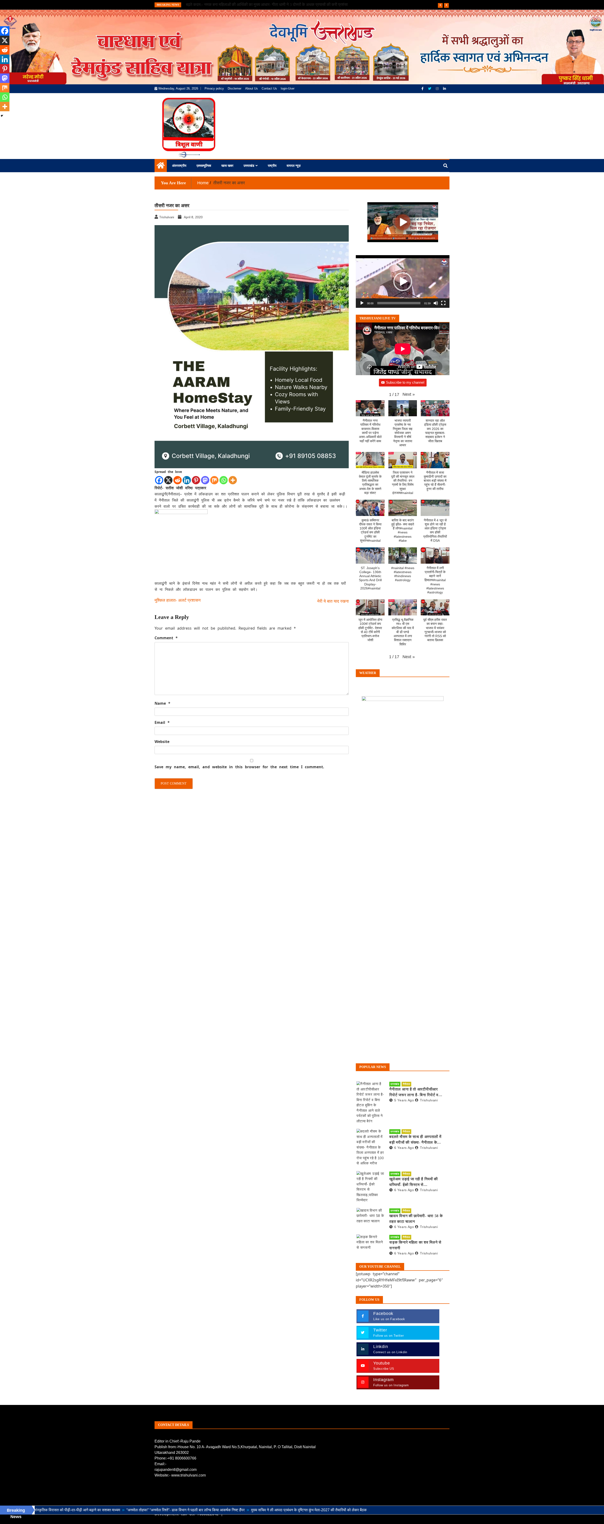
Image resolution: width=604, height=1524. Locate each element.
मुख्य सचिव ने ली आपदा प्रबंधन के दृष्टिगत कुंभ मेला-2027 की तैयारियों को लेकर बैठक (235, 1510)
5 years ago (404, 1100)
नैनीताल (406, 1084)
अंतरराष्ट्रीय (179, 165)
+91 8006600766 (182, 1458)
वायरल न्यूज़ (294, 165)
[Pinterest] (196, 480)
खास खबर (227, 165)
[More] (233, 480)
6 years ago (404, 1148)
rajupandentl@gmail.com (176, 1470)
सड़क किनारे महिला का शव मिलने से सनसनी (415, 1245)
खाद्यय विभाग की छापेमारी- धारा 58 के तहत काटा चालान (416, 1218)
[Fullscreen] (443, 303)
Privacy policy (214, 88)
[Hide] (2, 116)
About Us (251, 88)
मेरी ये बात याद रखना (333, 601)
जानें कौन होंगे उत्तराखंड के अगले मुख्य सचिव (217, 4)
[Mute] (435, 303)
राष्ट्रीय (272, 165)
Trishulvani (429, 1100)
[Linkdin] (444, 88)
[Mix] (214, 480)
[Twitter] (430, 88)
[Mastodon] (205, 480)
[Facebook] (422, 88)
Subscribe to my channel (405, 382)
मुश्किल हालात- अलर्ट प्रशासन (178, 600)
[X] (168, 480)
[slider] (398, 303)
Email (162, 722)
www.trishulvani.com (188, 1475)
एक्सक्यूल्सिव (204, 165)
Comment (166, 637)
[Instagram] (438, 88)
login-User (287, 88)
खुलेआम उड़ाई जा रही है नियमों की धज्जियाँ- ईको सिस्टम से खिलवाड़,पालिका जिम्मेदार (413, 1182)
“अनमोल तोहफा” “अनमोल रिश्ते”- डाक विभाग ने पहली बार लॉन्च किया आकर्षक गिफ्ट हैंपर (111, 1510)
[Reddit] (177, 480)
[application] (402, 281)
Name (162, 703)
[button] (402, 281)
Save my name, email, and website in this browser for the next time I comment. (239, 766)
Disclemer (234, 88)
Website (162, 741)
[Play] (362, 303)
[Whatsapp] (223, 480)
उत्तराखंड (248, 165)
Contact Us (269, 88)
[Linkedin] (187, 480)
